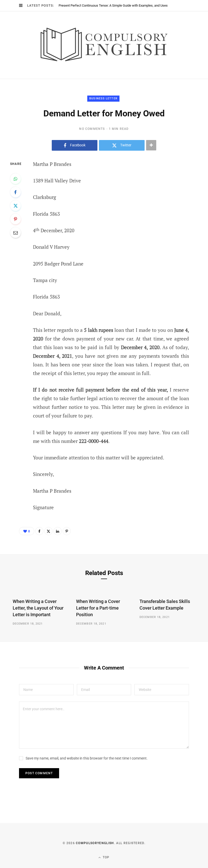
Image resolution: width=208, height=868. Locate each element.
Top (106, 857)
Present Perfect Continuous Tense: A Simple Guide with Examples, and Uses (113, 5)
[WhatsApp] (15, 178)
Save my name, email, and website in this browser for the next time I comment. (87, 758)
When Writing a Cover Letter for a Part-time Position (98, 608)
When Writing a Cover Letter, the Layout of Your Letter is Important (38, 608)
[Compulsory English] (104, 45)
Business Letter (103, 98)
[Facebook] (15, 192)
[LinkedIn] (58, 531)
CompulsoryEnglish (95, 843)
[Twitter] (15, 205)
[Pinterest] (15, 219)
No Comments (92, 129)
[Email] (15, 232)
